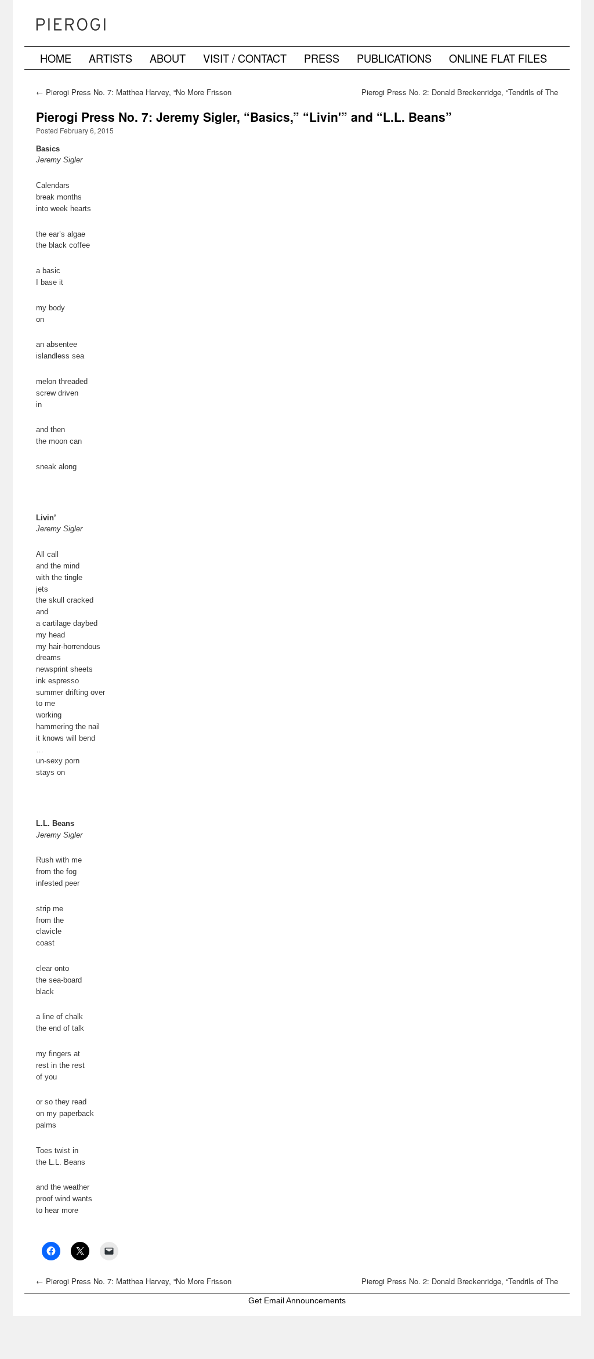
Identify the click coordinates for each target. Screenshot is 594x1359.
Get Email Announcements (297, 1300)
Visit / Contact (245, 58)
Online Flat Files (498, 58)
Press (321, 58)
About (168, 58)
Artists (110, 58)
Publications (394, 58)
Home (55, 58)
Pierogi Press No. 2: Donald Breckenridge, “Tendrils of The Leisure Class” (459, 97)
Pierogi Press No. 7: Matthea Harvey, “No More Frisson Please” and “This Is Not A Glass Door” (133, 97)
